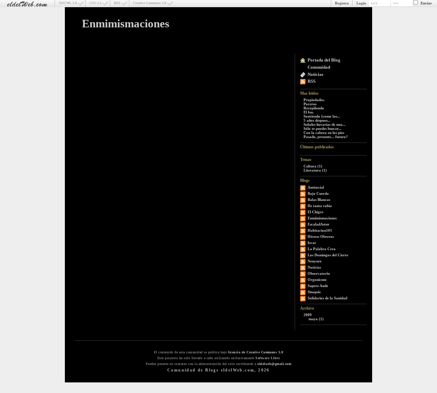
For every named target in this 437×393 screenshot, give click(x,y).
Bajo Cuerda (318, 193)
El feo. (309, 112)
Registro (342, 3)
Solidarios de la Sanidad (327, 298)
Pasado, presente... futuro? (326, 137)
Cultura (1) (313, 166)
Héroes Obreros (321, 236)
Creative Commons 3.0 (149, 3)
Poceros (310, 104)
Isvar (312, 243)
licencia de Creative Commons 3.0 (255, 352)
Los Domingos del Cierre (328, 255)
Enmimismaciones (125, 23)
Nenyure (315, 261)
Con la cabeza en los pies (324, 133)
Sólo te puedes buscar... (322, 128)
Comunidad (319, 67)
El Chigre (315, 212)
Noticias (315, 74)
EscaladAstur (318, 224)
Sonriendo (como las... (322, 116)
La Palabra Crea (322, 249)
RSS (117, 3)
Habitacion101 (320, 230)
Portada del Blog (324, 60)
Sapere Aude (318, 286)
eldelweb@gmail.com (274, 364)
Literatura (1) (315, 170)
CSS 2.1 (95, 3)
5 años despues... (317, 120)
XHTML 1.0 (68, 3)
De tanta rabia (320, 206)
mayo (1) (316, 319)
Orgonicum (317, 279)
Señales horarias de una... (325, 124)
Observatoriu (319, 273)
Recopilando (314, 108)
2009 (308, 315)
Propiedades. (314, 100)
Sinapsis (314, 292)
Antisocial (316, 187)
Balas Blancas (319, 200)
